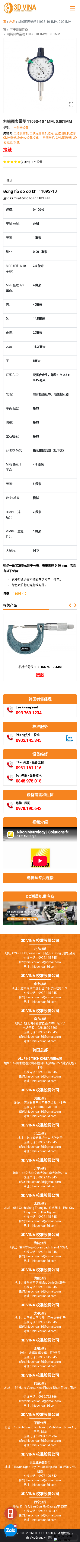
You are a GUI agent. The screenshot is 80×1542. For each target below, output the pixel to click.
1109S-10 (19, 593)
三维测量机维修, (65, 133)
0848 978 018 (28, 781)
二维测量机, (21, 133)
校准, (16, 142)
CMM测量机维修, (14, 137)
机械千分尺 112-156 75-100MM (40, 667)
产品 (12, 21)
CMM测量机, (64, 137)
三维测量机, (48, 137)
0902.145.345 (28, 740)
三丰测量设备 (19, 29)
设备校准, (33, 137)
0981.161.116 (28, 767)
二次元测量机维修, (42, 133)
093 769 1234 (28, 712)
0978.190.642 (28, 808)
